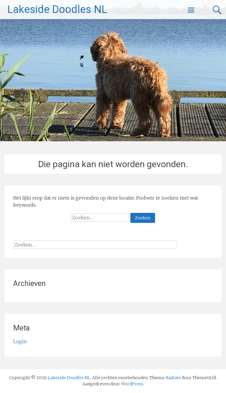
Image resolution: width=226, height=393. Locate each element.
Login (20, 341)
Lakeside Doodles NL (57, 9)
